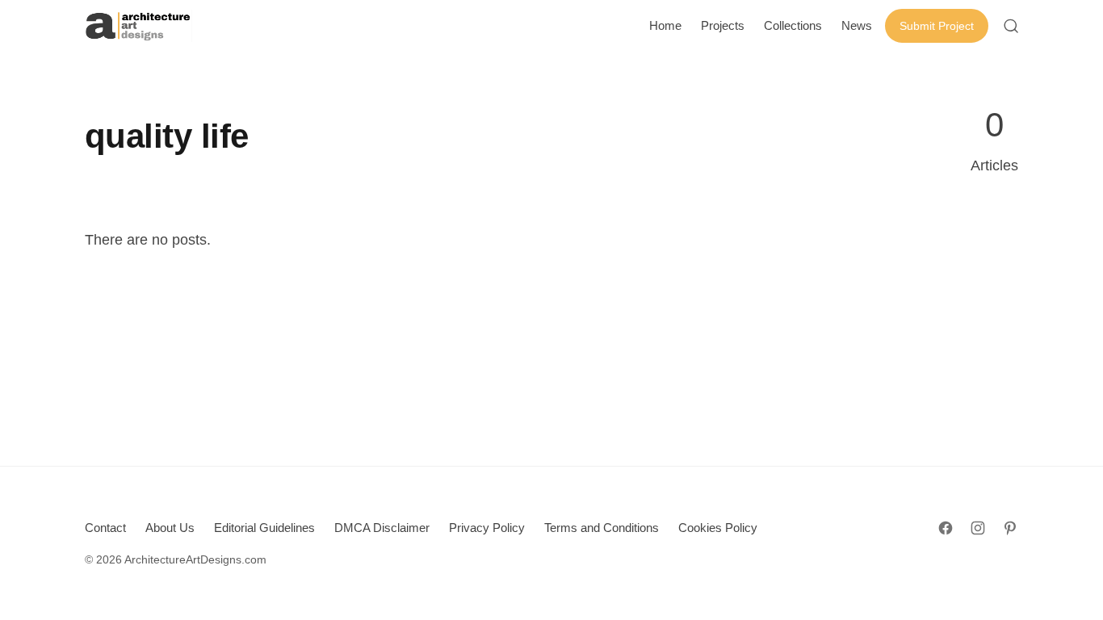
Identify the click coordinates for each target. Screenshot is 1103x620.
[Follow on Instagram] (977, 527)
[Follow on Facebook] (945, 527)
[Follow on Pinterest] (1010, 527)
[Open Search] (1011, 26)
